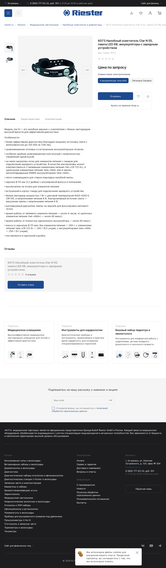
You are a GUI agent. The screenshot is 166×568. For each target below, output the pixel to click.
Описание (9, 119)
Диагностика (11, 471)
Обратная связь (144, 489)
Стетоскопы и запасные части (20, 524)
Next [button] (87, 70)
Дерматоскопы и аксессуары (19, 468)
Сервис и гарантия (86, 464)
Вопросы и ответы (86, 471)
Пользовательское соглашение (93, 499)
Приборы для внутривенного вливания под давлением (33, 516)
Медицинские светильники (44, 24)
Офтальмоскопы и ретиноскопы (21, 509)
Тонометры (10, 531)
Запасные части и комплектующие (22, 483)
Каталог (22, 24)
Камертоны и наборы (15, 486)
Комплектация (53, 119)
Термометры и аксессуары (18, 527)
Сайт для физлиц (150, 3)
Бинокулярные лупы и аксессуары (22, 460)
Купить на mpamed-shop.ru (125, 105)
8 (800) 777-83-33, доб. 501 (61, 3)
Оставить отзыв (26, 284)
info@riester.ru (133, 467)
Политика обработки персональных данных (88, 493)
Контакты (81, 502)
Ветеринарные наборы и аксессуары (23, 464)
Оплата (80, 460)
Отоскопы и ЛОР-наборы (17, 505)
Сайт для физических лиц (17, 545)
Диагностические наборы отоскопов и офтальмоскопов (33, 475)
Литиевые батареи (142, 80)
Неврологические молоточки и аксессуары (27, 501)
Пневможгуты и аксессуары (19, 512)
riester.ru (9, 24)
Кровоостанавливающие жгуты (20, 490)
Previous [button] (23, 70)
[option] (55, 71)
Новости (81, 488)
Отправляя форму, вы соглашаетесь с (80, 409)
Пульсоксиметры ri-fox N (17, 520)
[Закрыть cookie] (137, 553)
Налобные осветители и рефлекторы (82, 24)
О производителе (86, 485)
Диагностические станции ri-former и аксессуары (30, 479)
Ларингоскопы (12, 494)
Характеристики (30, 119)
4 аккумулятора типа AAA (113, 80)
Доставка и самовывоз (88, 468)
